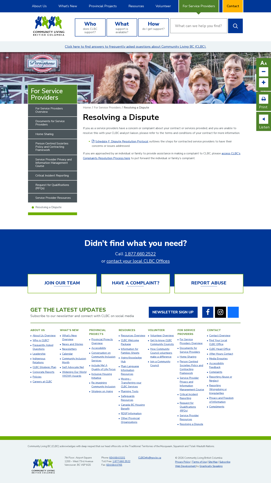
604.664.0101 (117, 457)
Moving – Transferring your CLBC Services (131, 382)
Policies (37, 377)
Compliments (216, 406)
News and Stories (72, 344)
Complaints (215, 372)
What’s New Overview (69, 337)
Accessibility (98, 348)
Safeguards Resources (128, 398)
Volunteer (163, 6)
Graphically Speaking (211, 466)
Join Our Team (62, 283)
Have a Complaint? (135, 283)
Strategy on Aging (102, 391)
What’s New (67, 6)
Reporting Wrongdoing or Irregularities (218, 389)
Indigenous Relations (39, 360)
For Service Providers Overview (49, 110)
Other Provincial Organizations (130, 420)
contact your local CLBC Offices (138, 261)
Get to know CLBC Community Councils (162, 342)
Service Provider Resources (53, 198)
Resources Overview (133, 335)
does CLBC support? (90, 27)
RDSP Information (131, 413)
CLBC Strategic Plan (44, 367)
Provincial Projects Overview (102, 341)
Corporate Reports (43, 372)
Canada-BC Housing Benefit (133, 406)
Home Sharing (44, 134)
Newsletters (69, 349)
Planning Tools (129, 391)
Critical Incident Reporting (52, 176)
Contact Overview (219, 335)
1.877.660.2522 (140, 254)
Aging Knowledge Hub (131, 359)
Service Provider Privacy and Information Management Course (53, 163)
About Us (39, 6)
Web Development (185, 466)
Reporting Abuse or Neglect (220, 378)
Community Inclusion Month (74, 360)
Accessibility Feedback (216, 365)
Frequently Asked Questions (43, 347)
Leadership (39, 354)
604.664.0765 (114, 465)
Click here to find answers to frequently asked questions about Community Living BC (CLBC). (135, 46)
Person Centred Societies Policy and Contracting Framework (51, 146)
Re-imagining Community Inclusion (103, 384)
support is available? (122, 27)
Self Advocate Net (73, 367)
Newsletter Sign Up (173, 312)
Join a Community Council (160, 363)
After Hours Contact (221, 354)
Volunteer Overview (162, 335)
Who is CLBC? (41, 340)
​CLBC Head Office (219, 349)
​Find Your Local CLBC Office (218, 342)
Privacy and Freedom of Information (221, 400)
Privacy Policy (182, 462)
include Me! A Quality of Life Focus (103, 367)
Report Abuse (208, 283)
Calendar (67, 354)
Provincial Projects (103, 6)
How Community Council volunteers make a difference (161, 352)
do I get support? (153, 25)
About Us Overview (44, 335)
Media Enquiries (218, 358)
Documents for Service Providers (50, 123)
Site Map (213, 462)
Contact (233, 6)
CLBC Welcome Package (130, 342)
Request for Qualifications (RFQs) (52, 186)
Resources (136, 6)
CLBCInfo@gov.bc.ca (149, 457)
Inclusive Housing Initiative (101, 376)
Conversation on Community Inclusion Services (103, 356)
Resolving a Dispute (48, 207)
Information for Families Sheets (130, 351)
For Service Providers (199, 6)
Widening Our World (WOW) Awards (74, 374)
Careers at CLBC (42, 381)
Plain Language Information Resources (130, 370)
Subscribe (224, 462)
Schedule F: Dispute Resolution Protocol (121, 141)
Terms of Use (199, 462)
